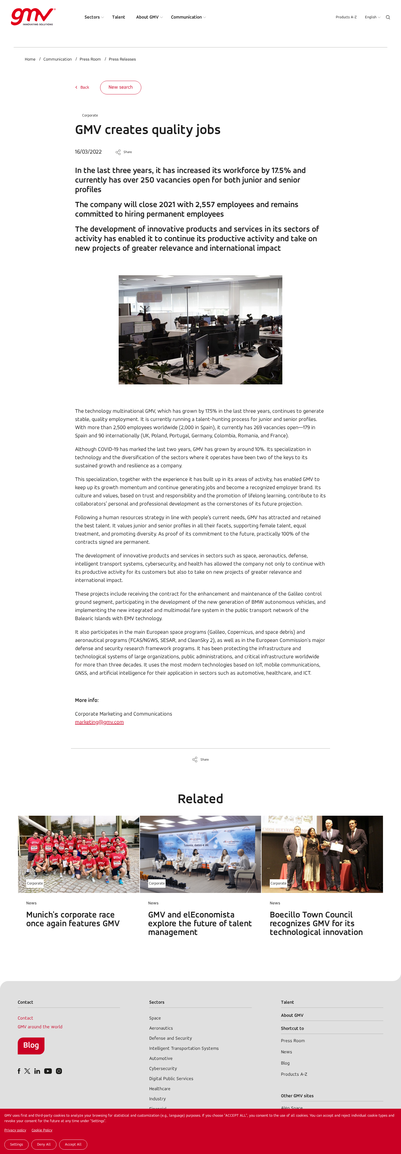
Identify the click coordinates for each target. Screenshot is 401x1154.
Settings (16, 1145)
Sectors (92, 17)
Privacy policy (15, 1130)
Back (84, 87)
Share (128, 152)
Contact (25, 1018)
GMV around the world (40, 1027)
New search (121, 87)
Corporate (90, 115)
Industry (157, 1099)
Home (30, 59)
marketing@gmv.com (99, 722)
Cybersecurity (163, 1068)
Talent (118, 17)
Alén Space (292, 1108)
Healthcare (159, 1089)
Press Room (90, 59)
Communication (186, 17)
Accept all (73, 1145)
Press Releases (122, 59)
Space (155, 1018)
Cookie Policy (42, 1130)
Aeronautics (161, 1028)
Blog (31, 1045)
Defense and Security (170, 1038)
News (286, 1052)
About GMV (147, 17)
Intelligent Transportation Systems (184, 1048)
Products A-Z (346, 17)
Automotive (161, 1058)
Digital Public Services (171, 1079)
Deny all (44, 1145)
